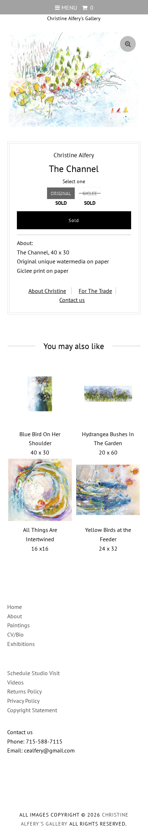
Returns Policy (24, 691)
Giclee (90, 193)
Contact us (72, 299)
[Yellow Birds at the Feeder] (108, 490)
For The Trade (95, 290)
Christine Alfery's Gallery (74, 18)
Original (61, 193)
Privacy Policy (23, 700)
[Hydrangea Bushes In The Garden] (108, 394)
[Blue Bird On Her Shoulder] (40, 394)
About (14, 616)
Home (14, 606)
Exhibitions (21, 643)
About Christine (47, 290)
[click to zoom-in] (128, 44)
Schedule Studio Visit (33, 673)
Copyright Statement (32, 710)
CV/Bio (15, 634)
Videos (15, 682)
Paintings (18, 625)
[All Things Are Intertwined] (40, 490)
